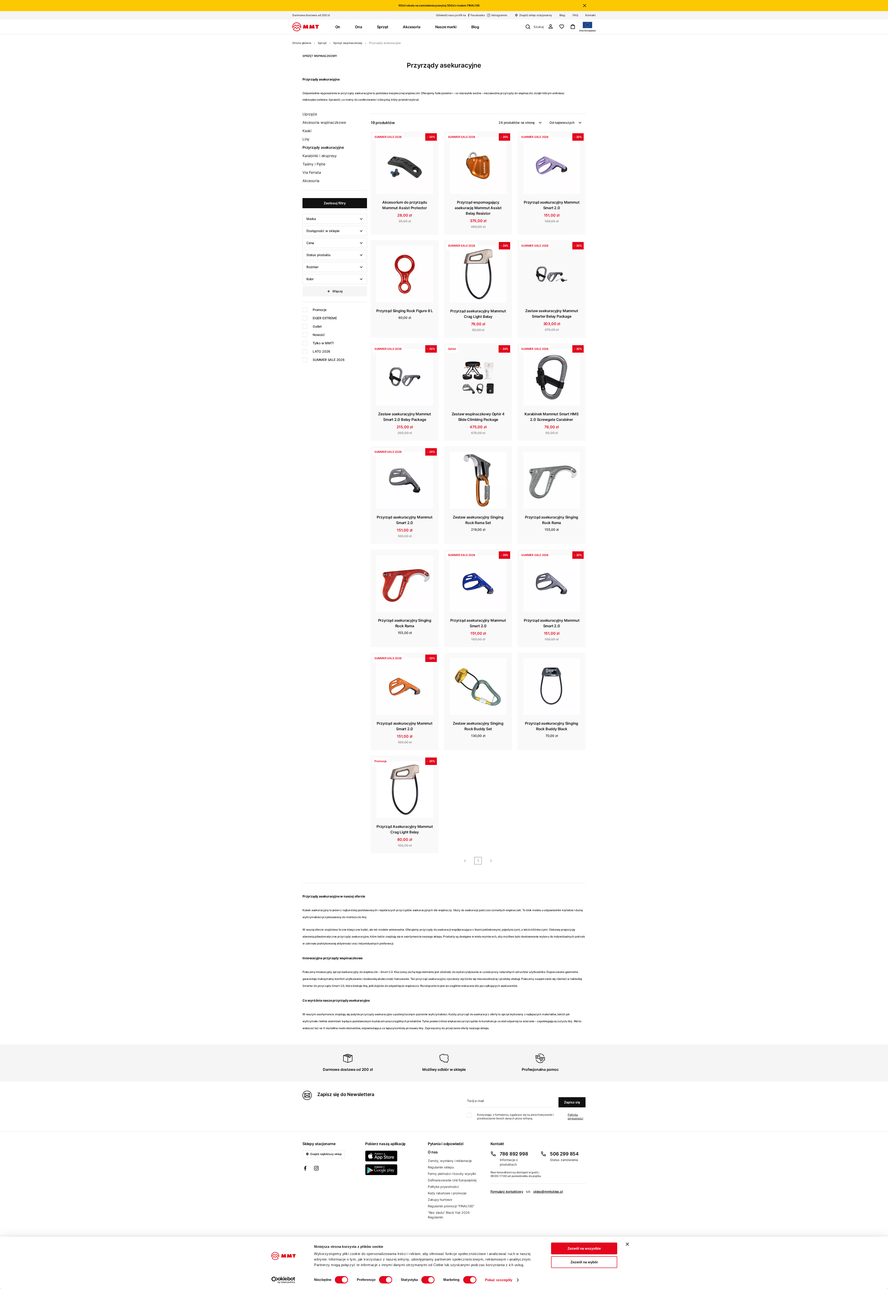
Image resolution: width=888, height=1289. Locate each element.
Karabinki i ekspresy (319, 155)
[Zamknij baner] (627, 1244)
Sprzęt (322, 43)
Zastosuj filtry (335, 203)
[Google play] (393, 1170)
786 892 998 (514, 1154)
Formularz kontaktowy (506, 1191)
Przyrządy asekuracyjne (385, 43)
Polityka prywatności (575, 1116)
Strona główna (301, 43)
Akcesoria (310, 180)
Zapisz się (572, 1102)
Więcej (337, 291)
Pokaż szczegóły (498, 1280)
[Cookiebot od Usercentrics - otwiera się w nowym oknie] (283, 1280)
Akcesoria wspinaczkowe (324, 122)
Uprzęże (309, 114)
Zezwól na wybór (584, 1262)
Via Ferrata (311, 172)
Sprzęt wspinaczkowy (347, 43)
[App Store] (393, 1156)
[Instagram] (316, 1168)
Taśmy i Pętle (313, 164)
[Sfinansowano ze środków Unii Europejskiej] (587, 27)
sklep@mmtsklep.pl (548, 1191)
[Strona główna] (305, 26)
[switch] (385, 1279)
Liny (305, 139)
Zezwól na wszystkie (584, 1248)
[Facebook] (305, 1168)
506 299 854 (564, 1154)
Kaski (306, 130)
